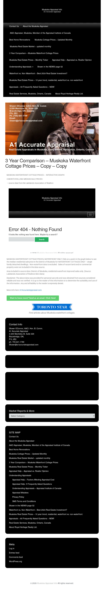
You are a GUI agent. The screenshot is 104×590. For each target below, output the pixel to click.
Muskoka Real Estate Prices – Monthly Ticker (28, 60)
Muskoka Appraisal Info (52, 9)
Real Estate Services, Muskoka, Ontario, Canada (30, 93)
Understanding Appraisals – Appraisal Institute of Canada (36, 488)
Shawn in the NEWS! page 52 (50, 66)
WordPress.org (15, 561)
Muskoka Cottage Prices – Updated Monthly (53, 39)
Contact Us (14, 26)
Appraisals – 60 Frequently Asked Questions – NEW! (31, 86)
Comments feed (16, 557)
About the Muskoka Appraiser (35, 26)
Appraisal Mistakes (20, 492)
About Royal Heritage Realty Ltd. (69, 93)
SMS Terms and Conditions (24, 501)
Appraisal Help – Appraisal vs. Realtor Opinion (72, 60)
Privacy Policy (18, 497)
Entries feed (14, 552)
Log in (11, 548)
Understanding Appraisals (20, 66)
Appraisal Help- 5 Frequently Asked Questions (32, 484)
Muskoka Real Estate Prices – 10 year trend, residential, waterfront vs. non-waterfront (46, 80)
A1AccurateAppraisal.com (31, 290)
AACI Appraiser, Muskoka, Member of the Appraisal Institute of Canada (40, 33)
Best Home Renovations (19, 39)
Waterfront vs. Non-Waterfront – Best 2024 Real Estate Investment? (38, 73)
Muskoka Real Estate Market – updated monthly (30, 46)
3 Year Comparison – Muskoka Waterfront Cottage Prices (33, 53)
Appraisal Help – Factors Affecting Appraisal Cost (33, 479)
